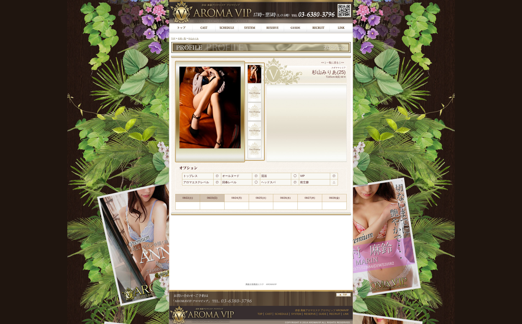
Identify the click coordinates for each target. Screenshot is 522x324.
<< (322, 62)
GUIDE (322, 314)
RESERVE (310, 314)
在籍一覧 (182, 38)
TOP (173, 38)
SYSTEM (296, 314)
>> (342, 62)
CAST (268, 314)
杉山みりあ (193, 38)
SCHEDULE (281, 314)
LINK (346, 314)
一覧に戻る (332, 62)
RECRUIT (334, 314)
